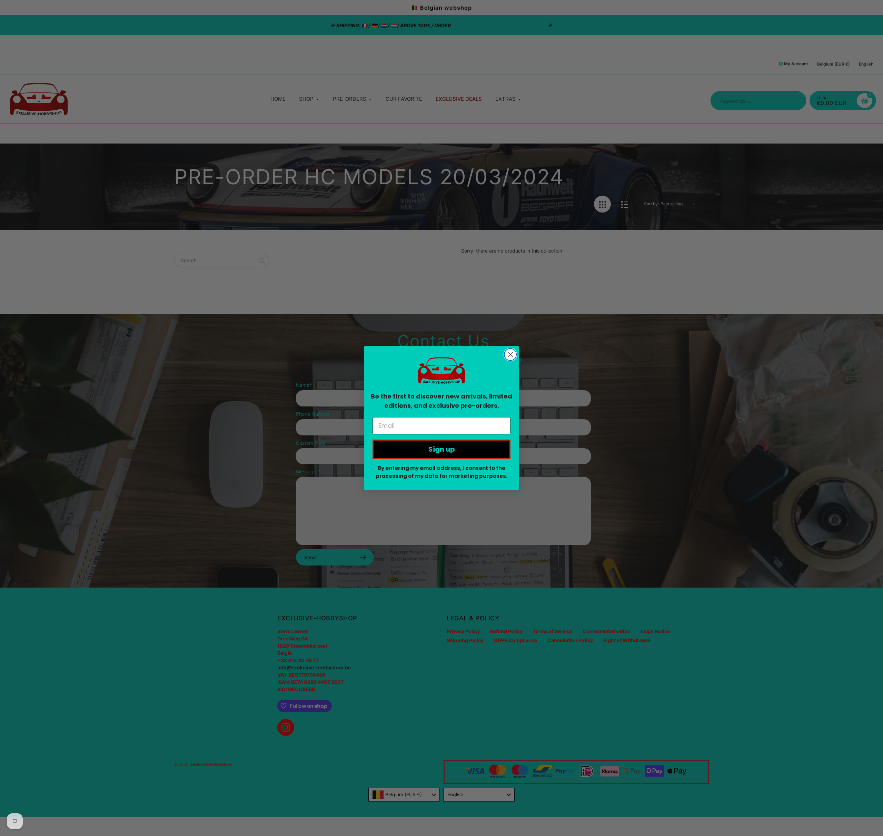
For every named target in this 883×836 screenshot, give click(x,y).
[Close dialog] (510, 354)
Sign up (441, 449)
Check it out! (441, 246)
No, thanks (441, 271)
